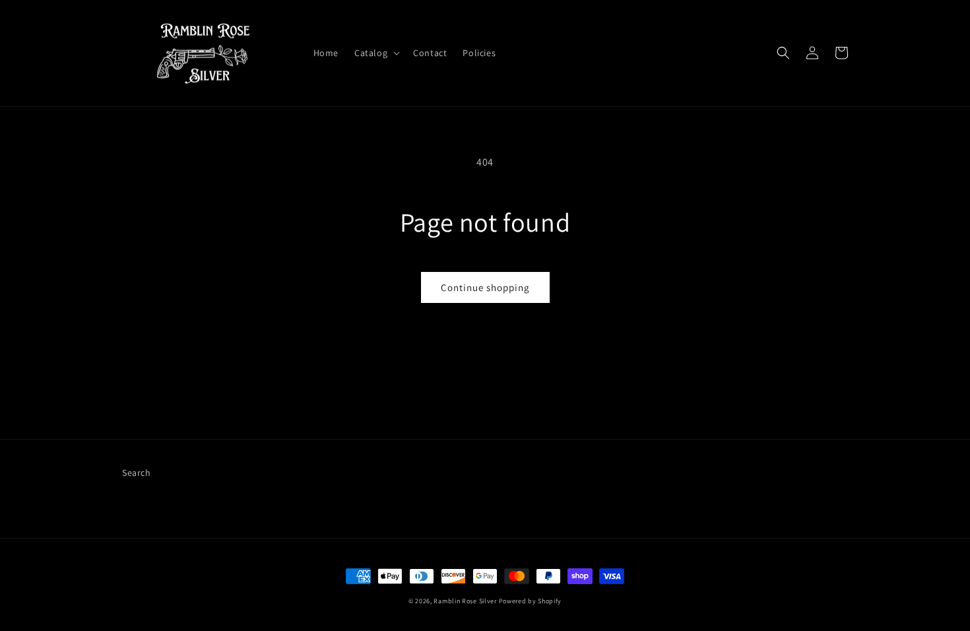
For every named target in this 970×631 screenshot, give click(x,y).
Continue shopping (485, 287)
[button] (375, 53)
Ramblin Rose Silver (465, 601)
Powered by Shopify (530, 601)
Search (136, 473)
